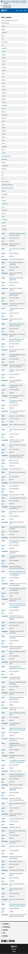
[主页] (4, 10)
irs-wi (3, 207)
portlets (4, 169)
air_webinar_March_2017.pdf (16, 818)
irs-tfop (4, 130)
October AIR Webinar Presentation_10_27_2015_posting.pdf (17, 745)
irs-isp (3, 83)
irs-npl (3, 213)
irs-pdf (3, 96)
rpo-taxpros (5, 219)
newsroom (4, 159)
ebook (3, 29)
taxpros (4, 191)
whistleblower (5, 181)
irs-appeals (4, 210)
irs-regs (4, 108)
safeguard (4, 229)
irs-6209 (4, 226)
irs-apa (3, 54)
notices (3, 162)
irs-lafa (3, 86)
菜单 (25, 10)
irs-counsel (4, 194)
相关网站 (5, 936)
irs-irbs (3, 80)
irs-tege (4, 127)
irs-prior (4, 102)
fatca (3, 35)
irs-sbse (4, 200)
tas (2, 178)
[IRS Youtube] (13, 941)
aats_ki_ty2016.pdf (14, 486)
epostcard (4, 32)
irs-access (4, 48)
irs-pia (3, 99)
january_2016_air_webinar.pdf (16, 622)
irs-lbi (3, 216)
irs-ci (3, 197)
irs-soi (3, 121)
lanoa (3, 149)
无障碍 (14, 951)
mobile (3, 153)
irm (2, 45)
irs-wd (3, 143)
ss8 (2, 175)
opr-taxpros (5, 203)
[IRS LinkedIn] (10, 941)
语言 (4, 933)
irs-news (4, 92)
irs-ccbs (4, 57)
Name (3, 233)
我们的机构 (6, 924)
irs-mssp (4, 89)
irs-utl (3, 140)
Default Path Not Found (7, 188)
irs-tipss (4, 134)
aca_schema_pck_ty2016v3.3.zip (17, 416)
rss (2, 172)
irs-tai (3, 124)
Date (3, 238)
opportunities (5, 165)
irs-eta (3, 73)
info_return (4, 42)
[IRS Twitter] (5, 941)
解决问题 (5, 930)
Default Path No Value (7, 184)
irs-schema (4, 115)
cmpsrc (3, 26)
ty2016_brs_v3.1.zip (14, 460)
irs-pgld (4, 222)
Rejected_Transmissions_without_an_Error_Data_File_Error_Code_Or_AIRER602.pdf (17, 573)
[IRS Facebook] (2, 941)
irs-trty (3, 137)
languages (4, 146)
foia (3, 38)
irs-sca (3, 111)
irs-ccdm (4, 61)
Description (5, 244)
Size (3, 241)
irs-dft (3, 64)
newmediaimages (6, 156)
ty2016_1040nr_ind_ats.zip (15, 861)
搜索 (17, 10)
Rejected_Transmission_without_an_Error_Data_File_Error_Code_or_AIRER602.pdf (17, 605)
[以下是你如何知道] (14, 6)
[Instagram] (8, 941)
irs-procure (4, 105)
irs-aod (3, 51)
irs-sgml (4, 118)
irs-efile (4, 70)
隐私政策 (14, 949)
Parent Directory (5, 23)
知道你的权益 (6, 927)
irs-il (3, 77)
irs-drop (4, 67)
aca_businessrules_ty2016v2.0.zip (17, 498)
